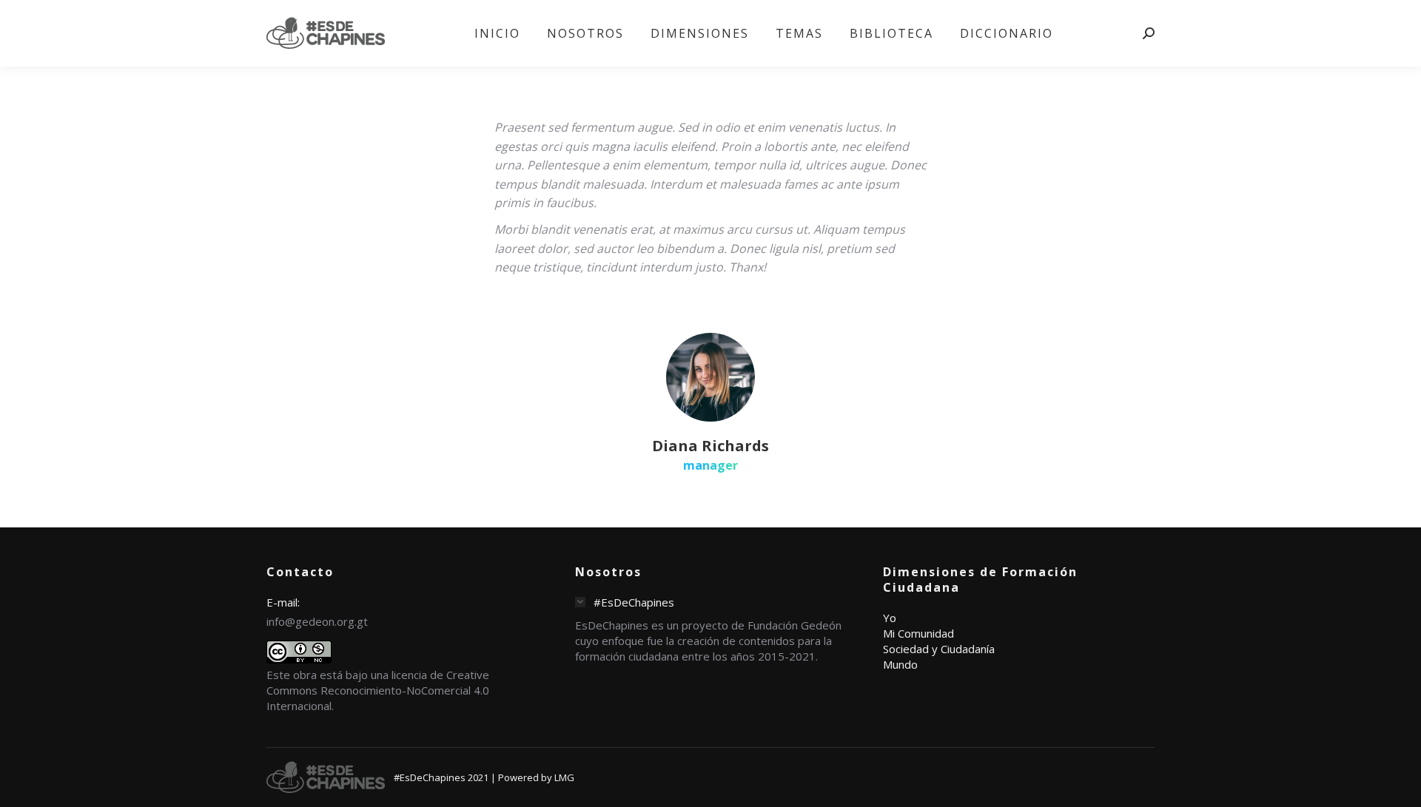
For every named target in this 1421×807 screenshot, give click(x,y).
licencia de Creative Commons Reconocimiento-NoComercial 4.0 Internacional (377, 690)
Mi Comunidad (918, 633)
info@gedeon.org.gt (317, 621)
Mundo (900, 664)
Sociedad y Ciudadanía (939, 648)
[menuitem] (497, 33)
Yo (889, 617)
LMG (564, 777)
